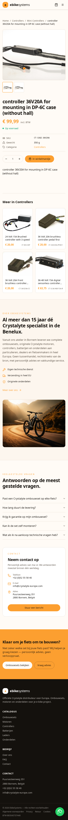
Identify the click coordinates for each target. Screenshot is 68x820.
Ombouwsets (9, 717)
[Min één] (6, 158)
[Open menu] (62, 5)
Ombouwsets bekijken (17, 665)
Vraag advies (44, 665)
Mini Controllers (35, 20)
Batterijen (8, 730)
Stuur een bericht (34, 607)
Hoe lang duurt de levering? (19, 507)
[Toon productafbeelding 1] (8, 87)
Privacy (29, 811)
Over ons (7, 754)
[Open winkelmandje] (56, 5)
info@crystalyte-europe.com (28, 585)
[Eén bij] (19, 158)
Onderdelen (9, 739)
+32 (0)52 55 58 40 (22, 577)
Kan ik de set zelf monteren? (19, 526)
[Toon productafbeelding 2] (19, 87)
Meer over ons (10, 390)
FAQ (5, 759)
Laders (6, 735)
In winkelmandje (41, 158)
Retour (38, 811)
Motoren (7, 721)
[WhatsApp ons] (59, 811)
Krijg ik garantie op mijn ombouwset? (25, 517)
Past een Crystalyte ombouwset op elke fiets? (30, 498)
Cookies (46, 811)
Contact (7, 763)
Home (6, 20)
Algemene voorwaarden (13, 811)
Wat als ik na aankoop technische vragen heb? (30, 535)
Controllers (18, 20)
